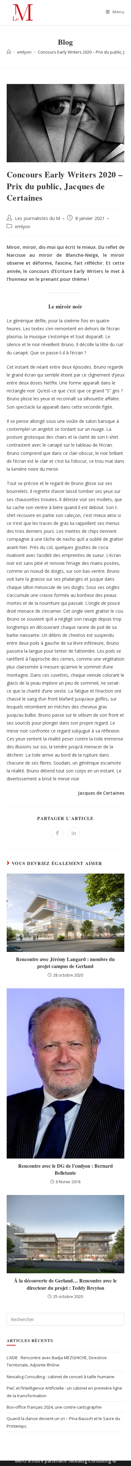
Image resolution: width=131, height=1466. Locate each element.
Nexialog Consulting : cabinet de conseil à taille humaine (60, 1376)
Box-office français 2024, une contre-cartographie (54, 1407)
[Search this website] (66, 1319)
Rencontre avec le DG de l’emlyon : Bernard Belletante (65, 1169)
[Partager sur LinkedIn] (73, 833)
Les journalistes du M (37, 218)
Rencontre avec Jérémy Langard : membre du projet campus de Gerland (65, 963)
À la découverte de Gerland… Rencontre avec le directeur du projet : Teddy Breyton (65, 1284)
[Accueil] (9, 52)
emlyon (22, 226)
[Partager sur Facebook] (57, 833)
